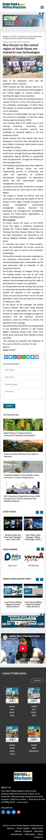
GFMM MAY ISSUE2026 (34, 748)
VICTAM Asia (33, 566)
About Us (11, 828)
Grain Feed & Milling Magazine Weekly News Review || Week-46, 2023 (13, 605)
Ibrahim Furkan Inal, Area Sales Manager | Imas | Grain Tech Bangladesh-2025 (13, 538)
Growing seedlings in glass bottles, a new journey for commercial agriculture (21, 476)
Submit (9, 406)
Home (5, 36)
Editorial (18, 831)
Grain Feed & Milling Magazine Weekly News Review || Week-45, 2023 (33, 605)
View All (37, 680)
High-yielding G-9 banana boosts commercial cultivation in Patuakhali (19, 434)
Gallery (40, 834)
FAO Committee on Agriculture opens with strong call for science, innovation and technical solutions (22, 498)
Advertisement (17, 834)
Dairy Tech (12, 566)
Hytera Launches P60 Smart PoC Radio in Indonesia (21, 455)
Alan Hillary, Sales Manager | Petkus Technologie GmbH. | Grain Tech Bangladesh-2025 (33, 539)
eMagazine (27, 831)
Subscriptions (30, 834)
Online (5, 350)
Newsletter (38, 831)
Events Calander (23, 828)
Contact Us (38, 837)
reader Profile (37, 828)
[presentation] (40, 14)
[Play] (13, 523)
